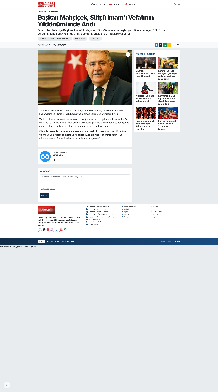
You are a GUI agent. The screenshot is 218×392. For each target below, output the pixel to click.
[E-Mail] (54, 160)
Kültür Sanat (157, 212)
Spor (126, 212)
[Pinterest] (48, 230)
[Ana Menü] (179, 4)
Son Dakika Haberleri (97, 222)
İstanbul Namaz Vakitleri (98, 212)
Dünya (126, 217)
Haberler (42, 12)
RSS (42, 242)
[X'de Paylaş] (160, 45)
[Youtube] (61, 230)
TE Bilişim (176, 242)
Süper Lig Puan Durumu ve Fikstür (102, 217)
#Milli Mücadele (80, 38)
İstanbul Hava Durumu (97, 209)
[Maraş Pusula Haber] (46, 4)
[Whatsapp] (65, 230)
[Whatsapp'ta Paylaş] (165, 45)
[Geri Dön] (6, 385)
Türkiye (156, 207)
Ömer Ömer (58, 154)
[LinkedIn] (56, 230)
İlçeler (155, 217)
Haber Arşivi (93, 224)
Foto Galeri (100, 4)
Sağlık (126, 214)
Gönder (44, 195)
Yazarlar (131, 4)
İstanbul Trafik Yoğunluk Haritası (101, 214)
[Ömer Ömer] (45, 156)
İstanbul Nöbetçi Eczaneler (99, 207)
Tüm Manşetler (94, 219)
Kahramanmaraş (130, 207)
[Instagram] (52, 230)
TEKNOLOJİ (157, 214)
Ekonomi (156, 209)
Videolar (116, 4)
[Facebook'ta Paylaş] (156, 45)
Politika (127, 209)
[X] (44, 230)
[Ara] (175, 4)
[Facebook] (40, 230)
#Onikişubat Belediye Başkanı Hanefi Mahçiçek (54, 38)
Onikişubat (53, 12)
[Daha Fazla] (169, 45)
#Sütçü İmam (95, 38)
